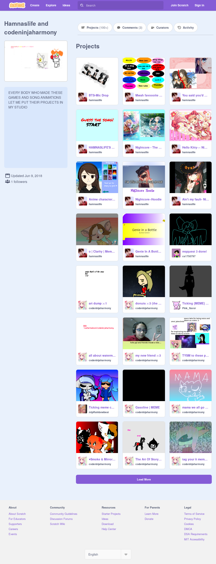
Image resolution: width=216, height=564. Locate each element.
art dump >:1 (98, 303)
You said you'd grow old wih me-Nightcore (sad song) (195, 95)
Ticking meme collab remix (102, 407)
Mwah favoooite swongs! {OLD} (148, 95)
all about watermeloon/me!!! (102, 355)
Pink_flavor (189, 308)
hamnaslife (95, 100)
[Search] (82, 5)
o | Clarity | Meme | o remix (102, 251)
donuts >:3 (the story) (148, 303)
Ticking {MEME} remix (195, 303)
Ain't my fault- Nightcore (195, 199)
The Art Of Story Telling (148, 459)
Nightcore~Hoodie (148, 199)
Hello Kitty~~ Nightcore (195, 147)
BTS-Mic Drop (99, 95)
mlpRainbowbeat (99, 412)
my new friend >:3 (148, 355)
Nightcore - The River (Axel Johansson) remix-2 (148, 147)
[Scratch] (17, 5)
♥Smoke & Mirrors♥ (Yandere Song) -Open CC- (102, 459)
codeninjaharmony (100, 308)
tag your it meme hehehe (195, 459)
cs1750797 (189, 256)
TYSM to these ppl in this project (195, 355)
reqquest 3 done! (194, 251)
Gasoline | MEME (147, 407)
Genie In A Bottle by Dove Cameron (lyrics (148, 251)
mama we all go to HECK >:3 (195, 407)
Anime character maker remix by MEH (102, 199)
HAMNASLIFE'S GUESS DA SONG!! (102, 147)
